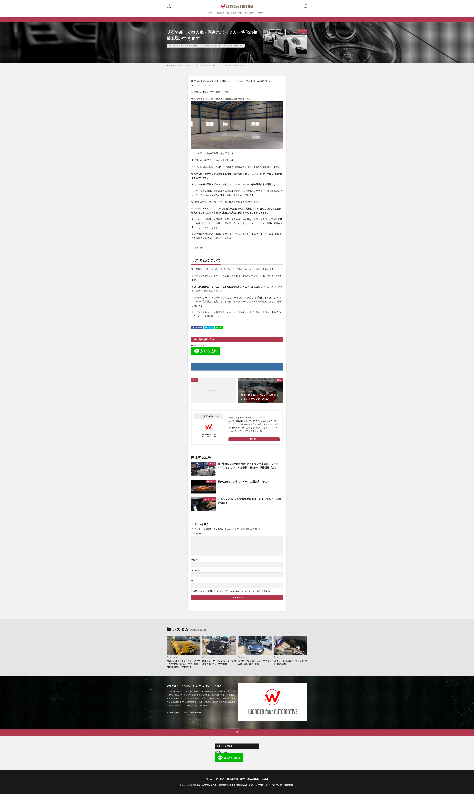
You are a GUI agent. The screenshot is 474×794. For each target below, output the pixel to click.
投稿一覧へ (253, 439)
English (260, 12)
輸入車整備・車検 (234, 12)
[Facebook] (197, 327)
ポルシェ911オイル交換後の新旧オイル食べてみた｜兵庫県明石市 (249, 500)
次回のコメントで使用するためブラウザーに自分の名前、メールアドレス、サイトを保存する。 (233, 591)
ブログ (179, 65)
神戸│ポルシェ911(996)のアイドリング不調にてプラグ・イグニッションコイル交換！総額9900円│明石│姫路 (249, 465)
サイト (194, 581)
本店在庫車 (249, 12)
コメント (196, 533)
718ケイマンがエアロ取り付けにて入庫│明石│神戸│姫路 (254, 662)
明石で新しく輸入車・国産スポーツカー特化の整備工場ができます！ (221, 65)
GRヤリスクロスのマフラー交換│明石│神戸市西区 (290, 662)
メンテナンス (208, 46)
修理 (215, 46)
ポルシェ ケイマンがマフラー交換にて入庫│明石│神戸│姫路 (219, 662)
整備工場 (223, 46)
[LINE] (219, 327)
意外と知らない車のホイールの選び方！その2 (243, 481)
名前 (194, 560)
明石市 (230, 46)
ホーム (211, 12)
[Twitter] (209, 327)
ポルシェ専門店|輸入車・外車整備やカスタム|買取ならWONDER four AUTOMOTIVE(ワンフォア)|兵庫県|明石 (245, 785)
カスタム (199, 46)
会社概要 (220, 12)
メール (195, 570)
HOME (171, 65)
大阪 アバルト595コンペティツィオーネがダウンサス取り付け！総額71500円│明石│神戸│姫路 (183, 664)
